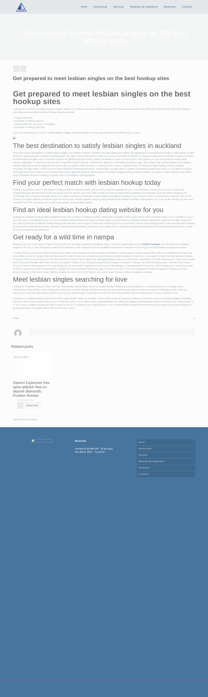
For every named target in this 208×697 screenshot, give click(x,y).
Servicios (143, 454)
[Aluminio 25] (21, 7)
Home (141, 442)
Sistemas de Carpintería (151, 461)
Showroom (144, 467)
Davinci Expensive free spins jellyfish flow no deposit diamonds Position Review (31, 389)
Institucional (144, 448)
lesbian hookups (151, 244)
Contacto (143, 474)
